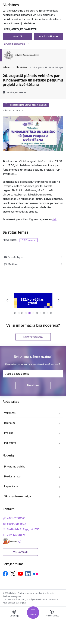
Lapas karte (11, 486)
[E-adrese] (10, 541)
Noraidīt (17, 36)
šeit (54, 219)
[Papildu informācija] (19, 541)
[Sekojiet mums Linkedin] (28, 573)
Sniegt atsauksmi (33, 337)
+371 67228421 (16, 535)
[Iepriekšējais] (7, 300)
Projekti (8, 432)
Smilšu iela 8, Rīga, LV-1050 (23, 529)
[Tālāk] (58, 300)
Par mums (10, 442)
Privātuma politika (14, 466)
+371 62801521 (16, 518)
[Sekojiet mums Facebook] (5, 573)
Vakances (9, 413)
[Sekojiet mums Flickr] (35, 573)
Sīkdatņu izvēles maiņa (17, 496)
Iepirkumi (9, 423)
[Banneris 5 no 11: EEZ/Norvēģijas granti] (33, 300)
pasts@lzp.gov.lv (16, 523)
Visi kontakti (20, 552)
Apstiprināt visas (48, 36)
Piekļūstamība (12, 476)
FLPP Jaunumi (28, 240)
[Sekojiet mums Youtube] (20, 573)
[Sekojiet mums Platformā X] (12, 573)
